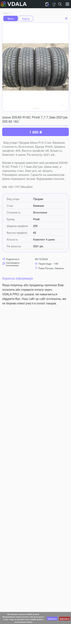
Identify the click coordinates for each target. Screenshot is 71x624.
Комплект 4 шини (44, 239)
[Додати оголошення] (47, 4)
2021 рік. (38, 246)
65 (34, 232)
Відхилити (64, 618)
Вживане (38, 205)
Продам (38, 199)
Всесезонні (40, 212)
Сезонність (14, 212)
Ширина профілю (17, 226)
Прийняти (52, 618)
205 (35, 226)
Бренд (11, 219)
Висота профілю (17, 232)
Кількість (12, 239)
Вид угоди (13, 199)
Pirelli (36, 219)
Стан (10, 205)
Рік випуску (14, 246)
